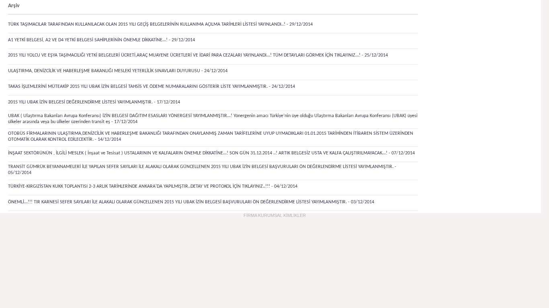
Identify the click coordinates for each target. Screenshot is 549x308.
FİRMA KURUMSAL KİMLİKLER (275, 215)
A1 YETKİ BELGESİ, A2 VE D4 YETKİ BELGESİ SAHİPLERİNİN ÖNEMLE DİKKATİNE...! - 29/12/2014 (101, 40)
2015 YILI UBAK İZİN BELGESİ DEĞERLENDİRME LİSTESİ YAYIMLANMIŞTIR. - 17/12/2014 (94, 102)
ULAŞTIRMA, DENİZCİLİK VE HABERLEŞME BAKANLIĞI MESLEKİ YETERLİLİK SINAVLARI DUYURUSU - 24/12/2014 (117, 71)
